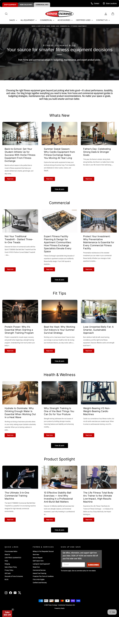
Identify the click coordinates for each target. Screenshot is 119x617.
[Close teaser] (13, 609)
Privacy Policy (9, 570)
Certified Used (83, 20)
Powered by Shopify (59, 608)
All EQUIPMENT (28, 20)
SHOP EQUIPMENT (10, 5)
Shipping (7, 564)
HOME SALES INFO (26, 5)
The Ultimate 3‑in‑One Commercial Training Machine (17, 495)
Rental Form (36, 567)
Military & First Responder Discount (43, 551)
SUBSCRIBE (93, 564)
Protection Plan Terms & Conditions (43, 576)
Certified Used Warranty (40, 583)
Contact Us (102, 20)
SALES (12, 20)
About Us (7, 554)
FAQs (6, 561)
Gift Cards (8, 573)
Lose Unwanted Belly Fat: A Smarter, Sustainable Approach (98, 329)
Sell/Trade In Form (38, 561)
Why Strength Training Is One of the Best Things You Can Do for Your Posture (59, 411)
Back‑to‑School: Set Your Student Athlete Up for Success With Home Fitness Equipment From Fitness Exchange (20, 155)
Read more (10, 179)
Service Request (37, 558)
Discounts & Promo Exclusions (14, 576)
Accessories (64, 20)
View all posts (59, 189)
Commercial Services (39, 570)
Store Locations (111, 3)
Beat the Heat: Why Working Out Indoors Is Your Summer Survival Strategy (59, 329)
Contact (96, 3)
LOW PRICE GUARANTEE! (13, 558)
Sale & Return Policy (11, 567)
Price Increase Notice (11, 551)
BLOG (6, 579)
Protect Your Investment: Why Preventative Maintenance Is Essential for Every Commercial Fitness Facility (98, 242)
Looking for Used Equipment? (41, 564)
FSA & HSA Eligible (38, 579)
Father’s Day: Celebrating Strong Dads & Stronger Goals (97, 152)
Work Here (36, 554)
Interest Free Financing (39, 573)
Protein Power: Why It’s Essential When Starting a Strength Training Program (19, 329)
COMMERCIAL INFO (42, 5)
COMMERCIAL (46, 20)
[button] (7, 613)
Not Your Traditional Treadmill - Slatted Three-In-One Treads (19, 239)
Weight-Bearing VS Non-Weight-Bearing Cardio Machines (96, 411)
